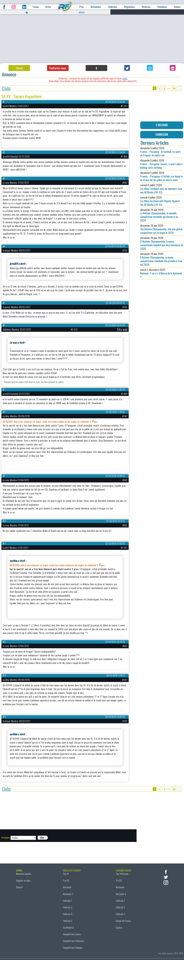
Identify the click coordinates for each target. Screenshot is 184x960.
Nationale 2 (68, 894)
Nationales (96, 6)
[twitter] (166, 877)
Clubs (6, 88)
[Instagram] (150, 68)
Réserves (146, 6)
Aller (42, 837)
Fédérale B (67, 914)
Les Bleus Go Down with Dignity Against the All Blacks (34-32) (160, 201)
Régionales (129, 6)
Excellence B (68, 927)
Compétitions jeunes (72, 934)
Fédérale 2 (67, 907)
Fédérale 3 (67, 921)
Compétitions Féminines (73, 941)
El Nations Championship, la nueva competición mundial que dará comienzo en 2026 (161, 243)
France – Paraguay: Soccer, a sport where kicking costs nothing (161, 164)
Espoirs (119, 927)
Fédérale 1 (67, 900)
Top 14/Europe (122, 873)
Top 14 (66, 873)
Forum (36, 6)
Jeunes (177, 6)
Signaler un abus (23, 880)
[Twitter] (127, 68)
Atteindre (5, 837)
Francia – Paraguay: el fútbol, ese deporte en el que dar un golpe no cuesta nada (161, 176)
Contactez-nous (57, 68)
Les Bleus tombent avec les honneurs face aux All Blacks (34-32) (161, 188)
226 (174, 88)
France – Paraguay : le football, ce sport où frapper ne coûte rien (160, 151)
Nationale (67, 887)
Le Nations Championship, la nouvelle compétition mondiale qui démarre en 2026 (159, 215)
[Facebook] (96, 68)
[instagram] (166, 882)
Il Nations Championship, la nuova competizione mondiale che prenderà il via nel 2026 (161, 259)
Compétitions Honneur (73, 947)
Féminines (162, 6)
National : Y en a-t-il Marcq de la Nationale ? (161, 273)
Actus (48, 6)
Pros (81, 6)
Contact (19, 887)
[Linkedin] (173, 68)
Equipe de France (123, 921)
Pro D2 (66, 880)
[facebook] (166, 871)
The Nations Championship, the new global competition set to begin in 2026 (161, 229)
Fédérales (112, 6)
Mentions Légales (23, 873)
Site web (122, 329)
